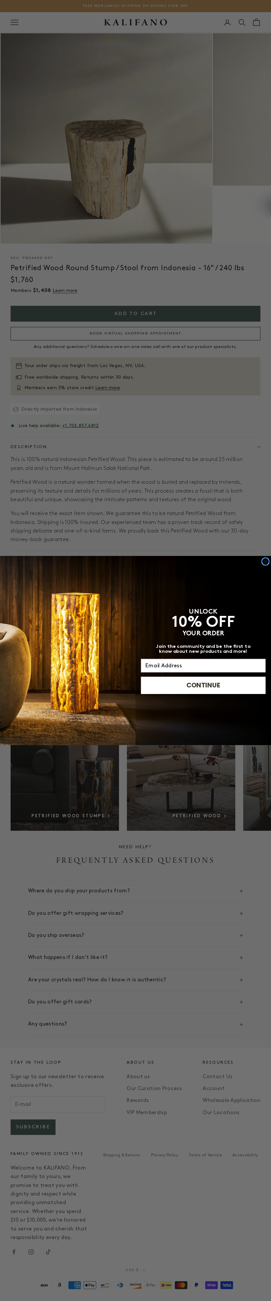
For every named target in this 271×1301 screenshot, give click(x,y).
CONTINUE (203, 685)
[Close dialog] (265, 561)
